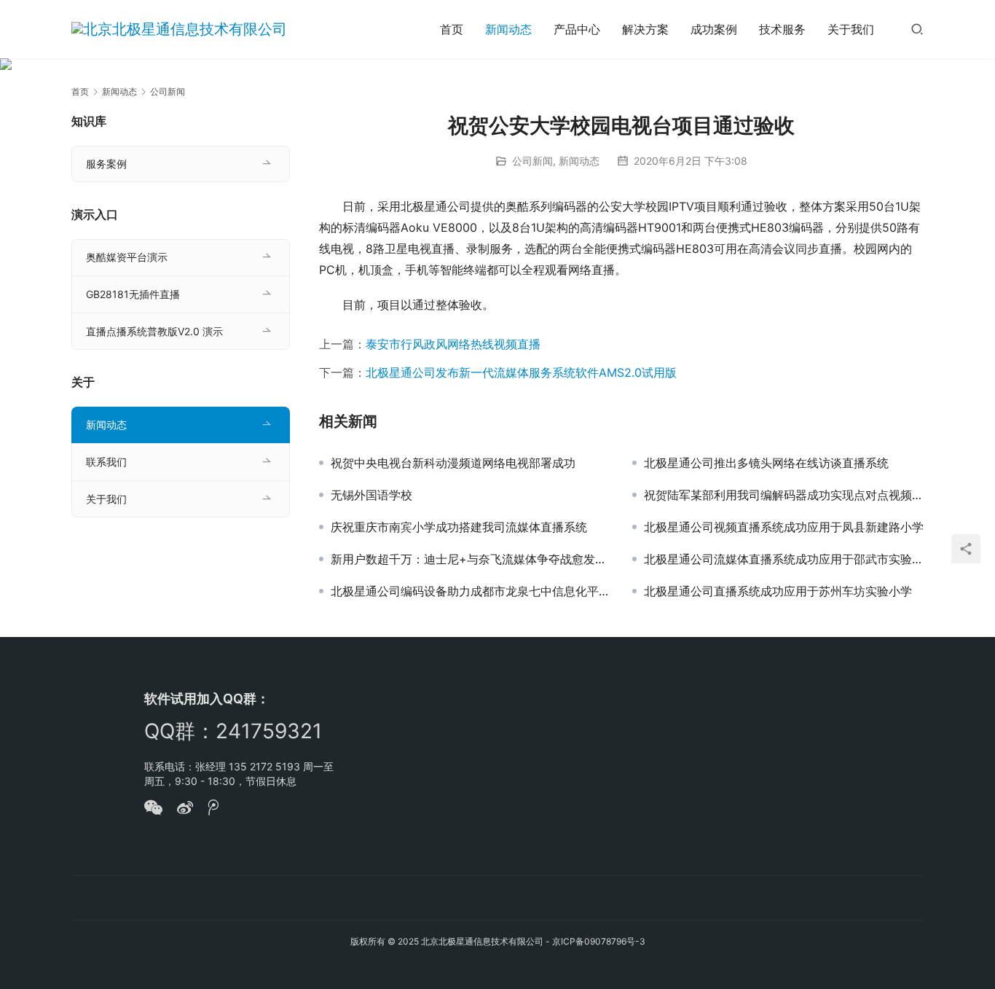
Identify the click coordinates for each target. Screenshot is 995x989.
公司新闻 (532, 161)
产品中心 (577, 29)
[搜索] (917, 28)
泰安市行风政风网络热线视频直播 (453, 344)
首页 (451, 29)
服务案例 (106, 163)
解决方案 (645, 29)
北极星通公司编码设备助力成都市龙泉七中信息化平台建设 (470, 591)
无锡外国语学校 (371, 494)
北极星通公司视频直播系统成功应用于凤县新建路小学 (784, 526)
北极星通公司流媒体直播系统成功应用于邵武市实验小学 (784, 559)
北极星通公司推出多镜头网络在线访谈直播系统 (766, 462)
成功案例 (714, 29)
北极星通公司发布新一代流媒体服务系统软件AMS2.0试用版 (521, 372)
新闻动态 (508, 29)
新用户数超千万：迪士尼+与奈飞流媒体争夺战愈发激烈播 (470, 559)
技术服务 (782, 29)
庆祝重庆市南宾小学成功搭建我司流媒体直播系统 (459, 526)
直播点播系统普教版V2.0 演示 (154, 331)
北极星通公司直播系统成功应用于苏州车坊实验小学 (778, 591)
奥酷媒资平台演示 (127, 257)
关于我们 (850, 29)
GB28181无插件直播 (133, 294)
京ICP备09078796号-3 (598, 941)
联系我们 (106, 462)
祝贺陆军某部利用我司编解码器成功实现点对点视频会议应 (784, 494)
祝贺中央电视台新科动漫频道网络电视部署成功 (453, 462)
